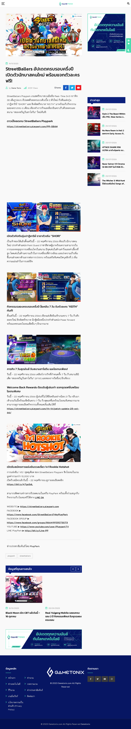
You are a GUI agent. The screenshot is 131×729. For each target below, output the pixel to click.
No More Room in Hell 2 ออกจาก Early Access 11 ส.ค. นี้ (113, 133)
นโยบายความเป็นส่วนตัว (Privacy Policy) (15, 706)
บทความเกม (32, 684)
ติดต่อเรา (31, 696)
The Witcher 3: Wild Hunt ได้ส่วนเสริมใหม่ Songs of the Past (113, 183)
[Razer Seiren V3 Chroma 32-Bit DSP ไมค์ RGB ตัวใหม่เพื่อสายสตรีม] (94, 162)
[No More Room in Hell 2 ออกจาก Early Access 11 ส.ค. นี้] (94, 129)
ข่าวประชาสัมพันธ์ (35, 690)
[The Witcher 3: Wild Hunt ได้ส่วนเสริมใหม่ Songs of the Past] (94, 179)
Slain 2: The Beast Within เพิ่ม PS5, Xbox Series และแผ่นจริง (113, 116)
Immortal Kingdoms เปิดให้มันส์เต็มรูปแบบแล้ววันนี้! (69, 614)
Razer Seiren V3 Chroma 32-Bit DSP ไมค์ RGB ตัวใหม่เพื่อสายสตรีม (113, 166)
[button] (73, 569)
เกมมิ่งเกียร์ (13, 696)
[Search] (128, 3)
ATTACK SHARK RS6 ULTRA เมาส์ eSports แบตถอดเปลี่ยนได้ (113, 150)
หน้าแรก (11, 678)
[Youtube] (78, 87)
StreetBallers (25, 556)
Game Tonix (16, 88)
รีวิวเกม (11, 690)
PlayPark (11, 556)
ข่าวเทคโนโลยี (14, 684)
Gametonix (85, 724)
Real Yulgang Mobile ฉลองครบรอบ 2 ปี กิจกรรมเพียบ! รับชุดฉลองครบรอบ (30, 616)
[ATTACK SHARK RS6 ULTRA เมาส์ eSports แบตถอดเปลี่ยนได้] (94, 146)
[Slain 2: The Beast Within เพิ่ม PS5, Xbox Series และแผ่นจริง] (94, 112)
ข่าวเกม (30, 678)
